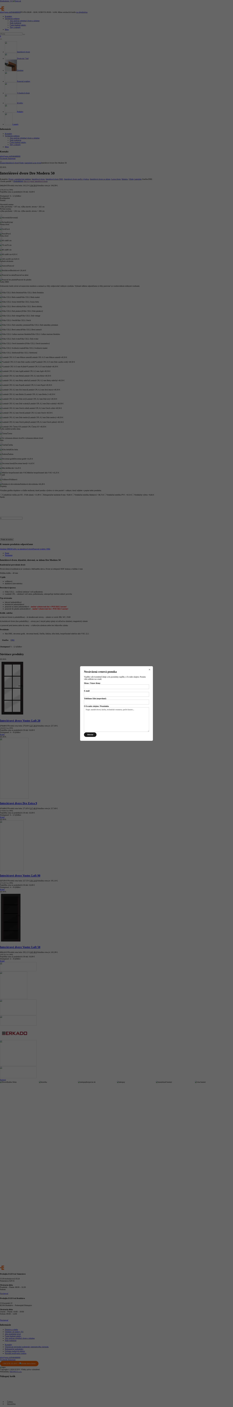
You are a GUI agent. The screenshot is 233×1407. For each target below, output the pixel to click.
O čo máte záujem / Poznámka (96, 706)
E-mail (86, 691)
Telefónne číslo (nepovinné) (95, 698)
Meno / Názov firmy (92, 683)
